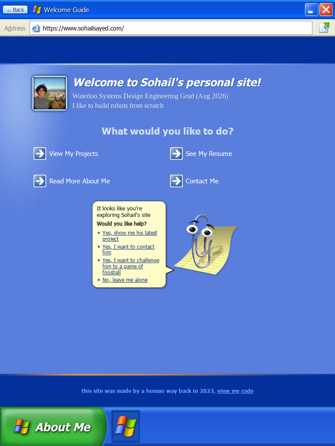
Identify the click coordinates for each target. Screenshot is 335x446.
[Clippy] (206, 244)
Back (15, 9)
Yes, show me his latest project (130, 235)
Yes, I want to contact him (128, 249)
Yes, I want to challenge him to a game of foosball (131, 266)
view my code (235, 391)
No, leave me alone (125, 279)
